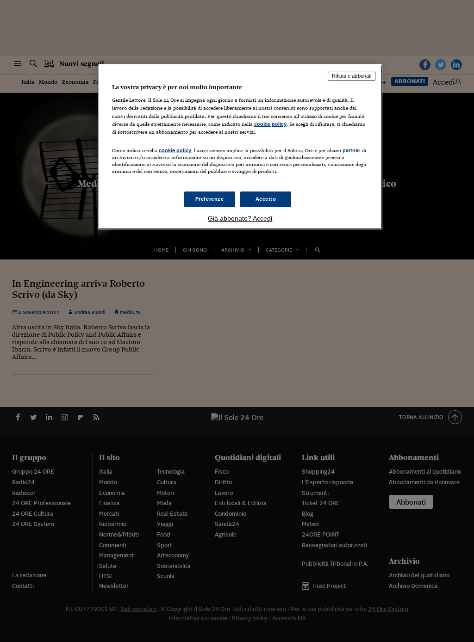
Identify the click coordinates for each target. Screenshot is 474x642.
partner (352, 150)
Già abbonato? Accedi (240, 218)
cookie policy (270, 124)
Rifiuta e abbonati (351, 76)
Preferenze (209, 199)
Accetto (266, 199)
